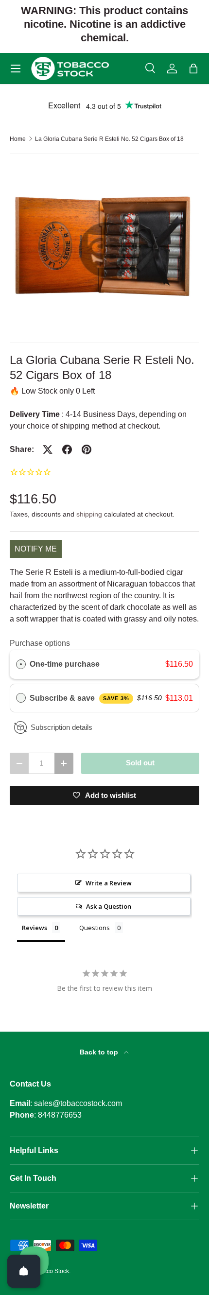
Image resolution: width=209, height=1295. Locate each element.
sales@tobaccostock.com (78, 1103)
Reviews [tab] (34, 927)
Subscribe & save (79, 698)
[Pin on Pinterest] (86, 449)
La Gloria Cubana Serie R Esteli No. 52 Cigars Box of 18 (109, 139)
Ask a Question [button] (108, 906)
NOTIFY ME (36, 549)
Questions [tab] (94, 927)
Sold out (140, 763)
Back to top (100, 1052)
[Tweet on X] (47, 449)
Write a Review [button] (109, 883)
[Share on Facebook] (67, 449)
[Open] (23, 1271)
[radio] (21, 664)
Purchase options (40, 643)
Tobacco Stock (50, 1271)
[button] (193, 68)
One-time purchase (65, 664)
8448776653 (60, 1115)
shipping (89, 514)
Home (18, 139)
